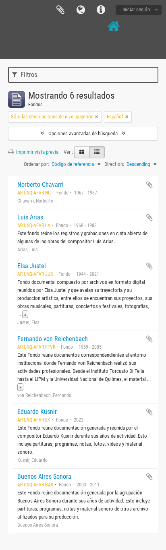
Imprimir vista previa (36, 152)
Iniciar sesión (136, 9)
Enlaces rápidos (101, 10)
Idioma (81, 10)
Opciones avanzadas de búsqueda (83, 133)
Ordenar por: (36, 164)
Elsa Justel (31, 266)
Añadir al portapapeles (149, 185)
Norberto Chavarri (40, 184)
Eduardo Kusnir (37, 412)
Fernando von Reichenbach (52, 339)
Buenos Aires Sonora (44, 476)
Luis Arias (30, 217)
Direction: (114, 164)
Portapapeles (60, 10)
